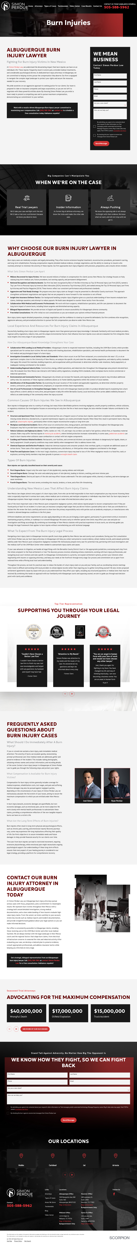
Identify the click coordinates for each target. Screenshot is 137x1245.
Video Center (49, 1215)
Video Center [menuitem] (75, 6)
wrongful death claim (68, 454)
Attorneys (48, 1194)
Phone (96, 89)
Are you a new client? (101, 103)
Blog (46, 1211)
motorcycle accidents (53, 433)
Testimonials (49, 1206)
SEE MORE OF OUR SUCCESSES (35, 1029)
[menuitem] (9, 1241)
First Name (97, 75)
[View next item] (72, 693)
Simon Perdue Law (16, 67)
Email (96, 96)
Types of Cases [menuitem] (50, 6)
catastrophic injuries (25, 421)
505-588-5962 (116, 7)
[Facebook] (114, 1194)
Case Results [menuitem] (86, 6)
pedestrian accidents (117, 433)
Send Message (101, 143)
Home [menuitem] (30, 6)
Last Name (97, 82)
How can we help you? (101, 110)
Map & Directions (65, 1205)
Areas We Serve (50, 1202)
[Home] (14, 6)
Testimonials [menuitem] (63, 6)
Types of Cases (50, 1198)
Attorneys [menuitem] (39, 6)
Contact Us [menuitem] (97, 6)
